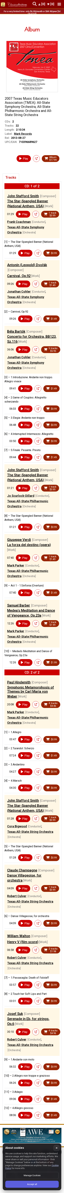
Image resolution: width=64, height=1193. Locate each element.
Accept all (32, 1184)
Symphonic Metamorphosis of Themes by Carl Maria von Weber (30, 691)
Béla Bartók (16, 331)
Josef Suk (15, 1014)
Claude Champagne (22, 870)
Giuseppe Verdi (19, 540)
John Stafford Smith (23, 196)
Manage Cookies (32, 1175)
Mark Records (23, 133)
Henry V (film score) (22, 942)
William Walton (18, 936)
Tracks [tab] (10, 177)
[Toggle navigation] (59, 4)
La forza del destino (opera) (29, 545)
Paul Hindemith (19, 682)
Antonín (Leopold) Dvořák (27, 265)
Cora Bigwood (17, 826)
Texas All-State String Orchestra (30, 832)
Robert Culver (16, 896)
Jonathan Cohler (19, 291)
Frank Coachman (19, 222)
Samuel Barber (18, 605)
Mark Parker (15, 565)
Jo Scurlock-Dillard (20, 495)
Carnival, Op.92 (19, 276)
